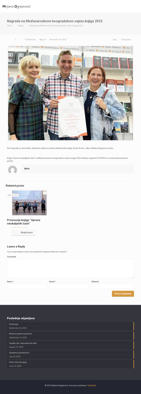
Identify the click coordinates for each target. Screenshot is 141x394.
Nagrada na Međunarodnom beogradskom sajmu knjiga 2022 (55, 26)
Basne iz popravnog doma (20, 334)
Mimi (42, 39)
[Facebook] (70, 389)
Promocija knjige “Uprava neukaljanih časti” (23, 221)
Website (95, 282)
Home (9, 26)
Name (10, 282)
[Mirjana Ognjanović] (17, 6)
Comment (11, 257)
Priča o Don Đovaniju (18, 362)
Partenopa (13, 324)
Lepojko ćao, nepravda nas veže (23, 343)
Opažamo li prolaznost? (19, 353)
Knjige (20, 26)
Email (52, 282)
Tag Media (91, 385)
